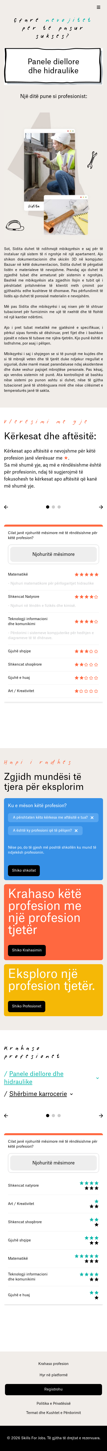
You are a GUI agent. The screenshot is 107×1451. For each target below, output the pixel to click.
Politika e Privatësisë (54, 1403)
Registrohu (53, 1389)
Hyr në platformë (54, 1375)
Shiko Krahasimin (27, 950)
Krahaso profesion (53, 1364)
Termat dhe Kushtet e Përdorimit (53, 1413)
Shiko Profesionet (26, 1006)
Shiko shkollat (24, 870)
